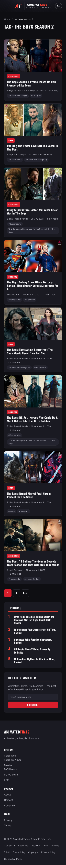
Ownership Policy (13, 859)
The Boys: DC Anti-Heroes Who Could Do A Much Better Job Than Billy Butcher (32, 419)
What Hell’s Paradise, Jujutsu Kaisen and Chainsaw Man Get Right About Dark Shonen (34, 619)
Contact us (9, 845)
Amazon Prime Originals (36, 160)
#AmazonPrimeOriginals (19, 367)
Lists (10, 140)
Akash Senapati (15, 570)
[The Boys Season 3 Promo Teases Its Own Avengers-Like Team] (33, 55)
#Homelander (14, 299)
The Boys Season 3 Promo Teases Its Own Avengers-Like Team (31, 83)
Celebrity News (12, 759)
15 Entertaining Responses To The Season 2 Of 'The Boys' (31, 230)
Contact (8, 799)
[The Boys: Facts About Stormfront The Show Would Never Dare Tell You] (33, 324)
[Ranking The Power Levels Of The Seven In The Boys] (33, 120)
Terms (7, 825)
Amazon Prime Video (17, 96)
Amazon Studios (32, 579)
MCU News (10, 769)
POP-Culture (11, 774)
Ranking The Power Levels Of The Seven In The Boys (32, 147)
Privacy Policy (48, 852)
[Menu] (8, 6)
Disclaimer (36, 845)
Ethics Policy (19, 852)
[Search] (58, 6)
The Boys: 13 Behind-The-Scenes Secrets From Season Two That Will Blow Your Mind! (33, 563)
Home (7, 19)
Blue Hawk (36, 96)
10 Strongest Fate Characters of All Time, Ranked (35, 631)
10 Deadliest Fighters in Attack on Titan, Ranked (34, 661)
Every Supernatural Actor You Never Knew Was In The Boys (32, 211)
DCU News (12, 276)
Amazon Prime (14, 160)
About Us (23, 845)
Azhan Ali (12, 154)
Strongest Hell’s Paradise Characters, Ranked (33, 641)
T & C (7, 852)
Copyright (33, 852)
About (7, 794)
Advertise (9, 805)
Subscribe (33, 705)
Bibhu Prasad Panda (17, 218)
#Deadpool (23, 511)
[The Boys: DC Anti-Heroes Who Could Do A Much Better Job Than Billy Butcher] (33, 391)
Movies (8, 765)
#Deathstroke (14, 435)
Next (25, 593)
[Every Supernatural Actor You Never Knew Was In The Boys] (33, 184)
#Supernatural (14, 224)
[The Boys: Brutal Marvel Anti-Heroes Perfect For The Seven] (33, 467)
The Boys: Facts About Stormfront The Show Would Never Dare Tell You (30, 351)
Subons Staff (13, 294)
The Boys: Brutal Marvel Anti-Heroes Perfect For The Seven (29, 495)
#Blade (11, 511)
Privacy (8, 819)
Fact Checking (51, 845)
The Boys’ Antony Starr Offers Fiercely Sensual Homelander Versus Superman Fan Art (33, 285)
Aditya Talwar (14, 90)
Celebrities (13, 76)
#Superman (30, 299)
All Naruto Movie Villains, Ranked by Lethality (32, 651)
